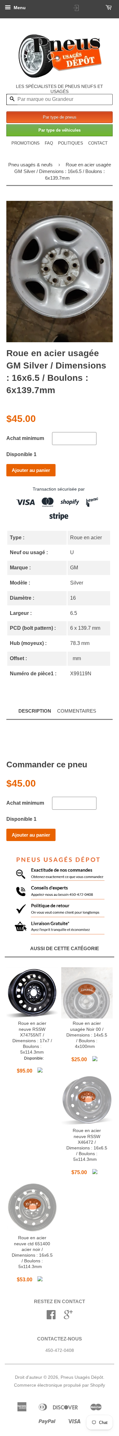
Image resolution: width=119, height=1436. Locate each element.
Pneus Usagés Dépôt (82, 1377)
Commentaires (76, 711)
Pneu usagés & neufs (30, 164)
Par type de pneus (59, 117)
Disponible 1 (21, 454)
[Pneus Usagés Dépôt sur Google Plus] (68, 1317)
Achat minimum (25, 438)
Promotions (25, 143)
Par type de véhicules (59, 130)
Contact (98, 143)
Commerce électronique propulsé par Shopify (59, 1385)
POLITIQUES (70, 143)
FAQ (49, 143)
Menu (19, 7)
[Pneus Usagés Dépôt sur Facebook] (51, 1317)
